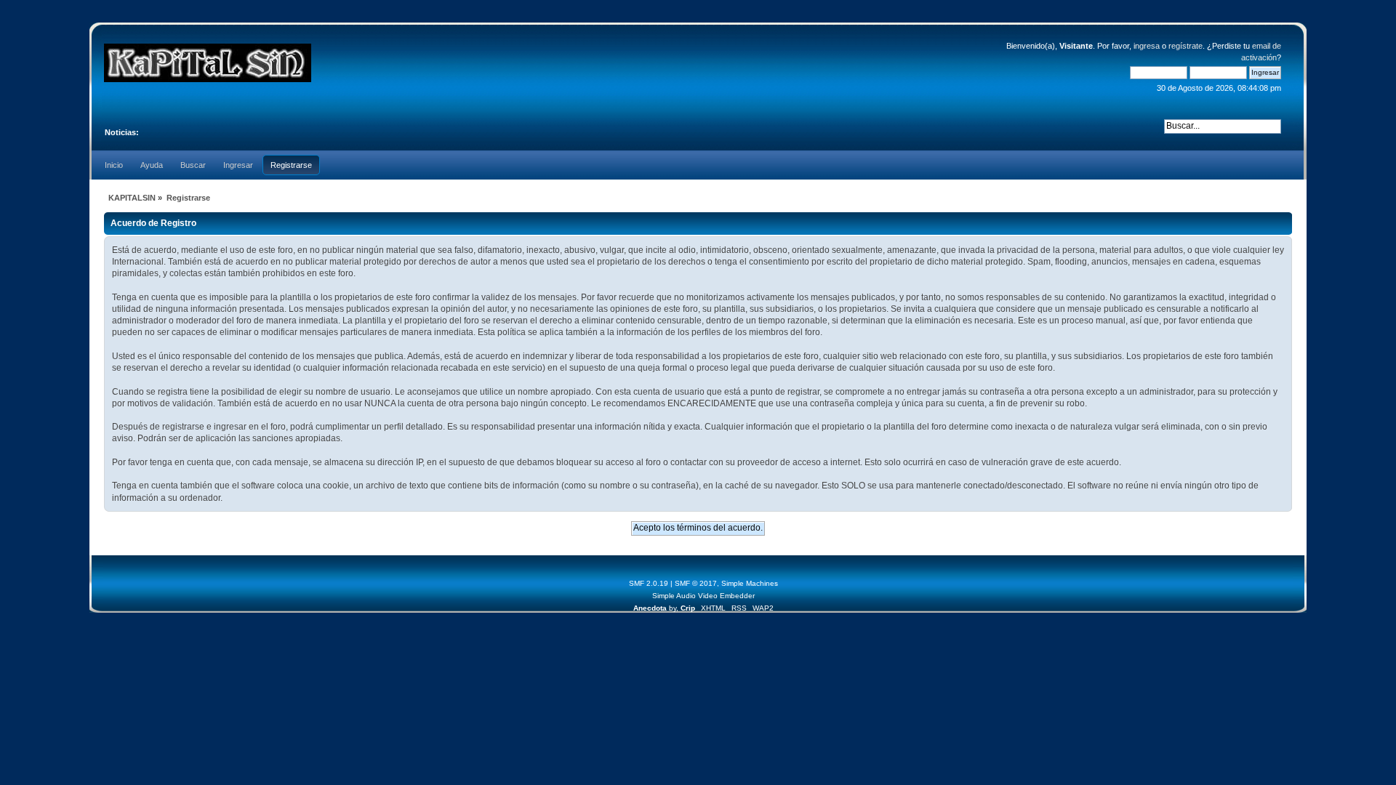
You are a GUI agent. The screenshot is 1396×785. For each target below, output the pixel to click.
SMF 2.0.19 (648, 583)
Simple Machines (749, 583)
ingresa (1147, 45)
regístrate (1185, 45)
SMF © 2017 (696, 583)
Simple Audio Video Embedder (703, 596)
